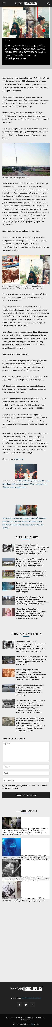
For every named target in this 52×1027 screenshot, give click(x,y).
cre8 (32, 1024)
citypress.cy (19, 459)
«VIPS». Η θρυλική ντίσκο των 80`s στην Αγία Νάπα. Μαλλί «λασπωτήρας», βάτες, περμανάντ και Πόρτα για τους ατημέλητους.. (25, 484)
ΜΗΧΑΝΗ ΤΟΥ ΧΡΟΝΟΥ (14, 1017)
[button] (48, 3)
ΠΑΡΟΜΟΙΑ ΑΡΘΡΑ (26, 537)
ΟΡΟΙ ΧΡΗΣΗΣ (26, 1020)
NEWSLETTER (40, 1017)
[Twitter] (26, 1004)
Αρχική (7, 40)
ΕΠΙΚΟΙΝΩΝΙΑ (28, 1017)
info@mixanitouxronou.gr (31, 998)
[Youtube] (32, 1004)
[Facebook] (19, 1004)
